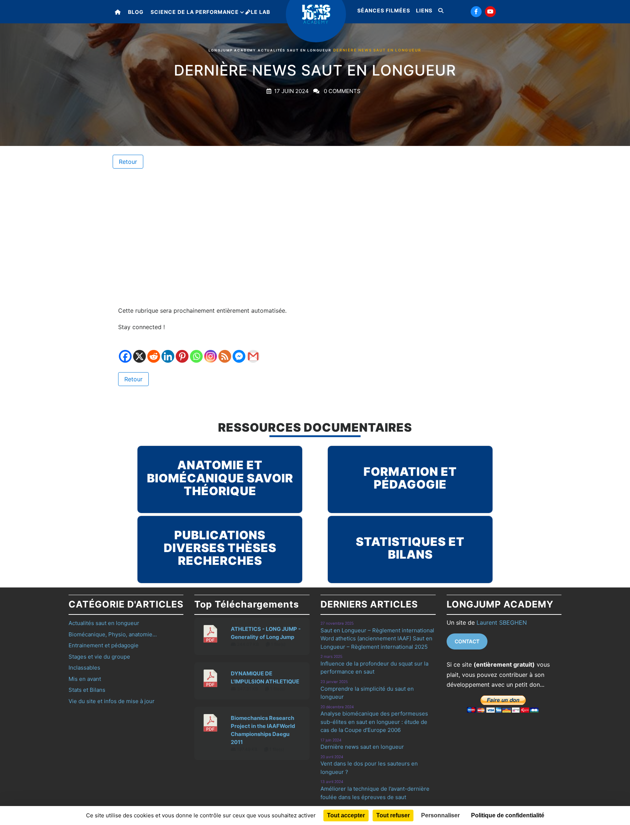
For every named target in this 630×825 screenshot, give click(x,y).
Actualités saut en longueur (294, 50)
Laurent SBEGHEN (502, 622)
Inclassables (84, 667)
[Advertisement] (315, 237)
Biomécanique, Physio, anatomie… (113, 634)
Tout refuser (393, 815)
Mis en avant (85, 678)
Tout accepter (346, 815)
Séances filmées (383, 10)
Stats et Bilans (87, 689)
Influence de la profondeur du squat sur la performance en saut (374, 667)
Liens (424, 10)
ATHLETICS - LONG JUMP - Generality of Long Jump (266, 633)
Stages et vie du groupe (99, 656)
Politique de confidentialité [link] (507, 815)
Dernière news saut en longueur (362, 746)
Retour (128, 161)
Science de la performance (195, 12)
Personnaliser (440, 815)
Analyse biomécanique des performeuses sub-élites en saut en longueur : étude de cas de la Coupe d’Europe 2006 (374, 721)
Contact (467, 641)
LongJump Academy (232, 50)
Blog (136, 12)
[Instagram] (210, 351)
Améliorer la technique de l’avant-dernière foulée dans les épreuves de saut (374, 793)
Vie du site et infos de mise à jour (112, 701)
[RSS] (224, 351)
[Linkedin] (168, 351)
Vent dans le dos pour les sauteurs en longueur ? (369, 767)
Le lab (260, 12)
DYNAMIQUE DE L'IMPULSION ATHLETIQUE (265, 677)
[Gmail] (253, 351)
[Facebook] (125, 351)
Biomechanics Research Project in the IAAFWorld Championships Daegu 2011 (263, 730)
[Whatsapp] (196, 351)
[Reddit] (153, 351)
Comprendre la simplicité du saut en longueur (367, 693)
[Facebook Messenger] (239, 351)
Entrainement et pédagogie (104, 645)
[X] (139, 351)
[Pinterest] (182, 351)
